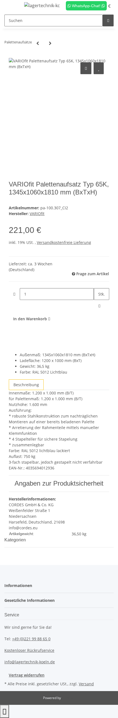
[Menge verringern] (14, 294)
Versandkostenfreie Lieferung (64, 242)
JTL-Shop (68, 697)
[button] (19, 585)
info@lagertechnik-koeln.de (29, 661)
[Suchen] (108, 20)
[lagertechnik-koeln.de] (42, 5)
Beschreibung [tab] (26, 384)
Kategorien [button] (15, 540)
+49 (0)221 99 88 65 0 (31, 638)
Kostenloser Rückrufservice (29, 650)
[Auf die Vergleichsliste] (85, 68)
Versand (86, 683)
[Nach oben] (4, 711)
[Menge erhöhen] (99, 306)
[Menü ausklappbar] (11, 6)
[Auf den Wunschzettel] (99, 68)
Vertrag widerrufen (26, 675)
